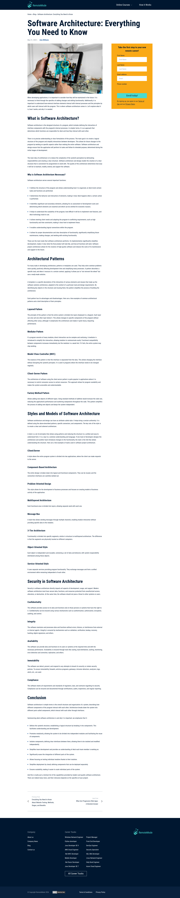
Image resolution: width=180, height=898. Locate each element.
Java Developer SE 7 (72, 866)
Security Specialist (92, 850)
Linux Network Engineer (94, 858)
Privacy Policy (130, 104)
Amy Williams (44, 40)
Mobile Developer (71, 858)
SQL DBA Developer (92, 854)
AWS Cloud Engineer (71, 850)
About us (30, 837)
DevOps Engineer (92, 846)
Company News (33, 841)
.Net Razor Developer (72, 862)
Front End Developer (93, 841)
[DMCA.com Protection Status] (59, 892)
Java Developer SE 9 (72, 846)
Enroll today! (132, 95)
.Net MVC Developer (71, 854)
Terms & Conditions (85, 892)
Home (29, 14)
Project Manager (91, 837)
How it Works (145, 5)
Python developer (71, 841)
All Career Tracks (76, 873)
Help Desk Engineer (92, 862)
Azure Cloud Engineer (93, 866)
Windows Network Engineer (74, 837)
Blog (34, 14)
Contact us (31, 850)
